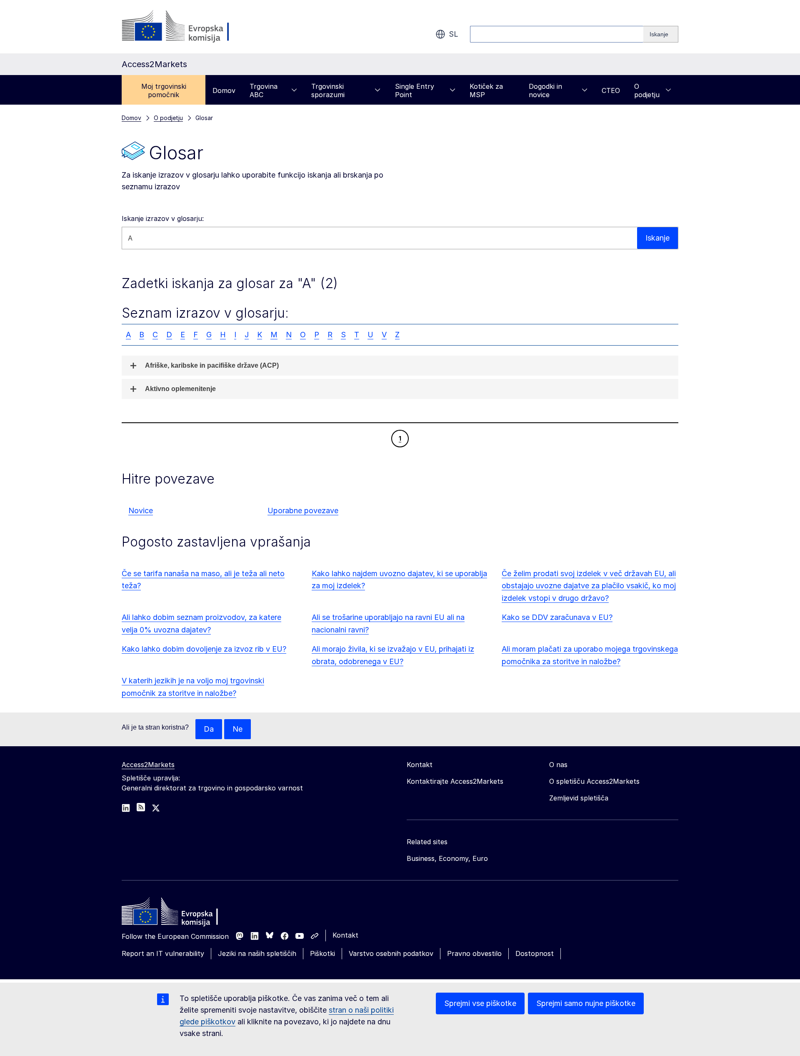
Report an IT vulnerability (163, 953)
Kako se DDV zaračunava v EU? (557, 617)
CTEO (611, 90)
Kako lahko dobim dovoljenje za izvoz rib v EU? (204, 649)
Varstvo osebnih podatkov (391, 953)
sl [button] (453, 34)
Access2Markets (148, 764)
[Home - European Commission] (182, 913)
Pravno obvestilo (474, 953)
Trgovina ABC (264, 90)
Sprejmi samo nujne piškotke (585, 1003)
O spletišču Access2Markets (594, 781)
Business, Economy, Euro (447, 858)
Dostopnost (534, 953)
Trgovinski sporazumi (328, 90)
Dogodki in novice (545, 90)
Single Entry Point (414, 90)
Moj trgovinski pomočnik (163, 90)
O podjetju (647, 90)
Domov (223, 90)
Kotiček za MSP (486, 90)
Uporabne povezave (303, 510)
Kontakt (345, 935)
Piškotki (322, 953)
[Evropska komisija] (189, 26)
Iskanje (657, 237)
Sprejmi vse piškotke (480, 1003)
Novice (140, 510)
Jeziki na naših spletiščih (257, 953)
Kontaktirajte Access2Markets (455, 781)
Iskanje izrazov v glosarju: (163, 218)
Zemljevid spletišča (578, 798)
